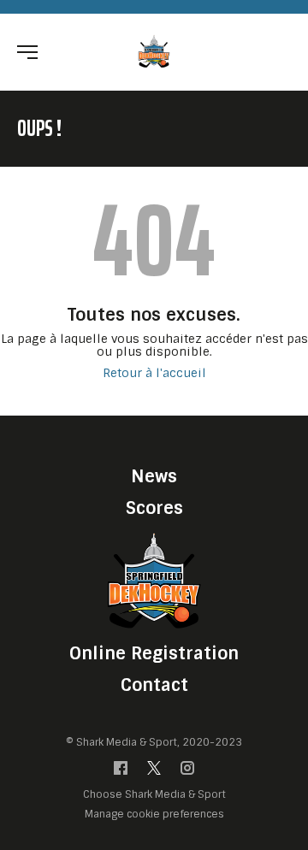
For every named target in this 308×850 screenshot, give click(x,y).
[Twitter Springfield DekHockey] (154, 771)
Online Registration (154, 653)
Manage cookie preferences (154, 813)
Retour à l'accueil (154, 373)
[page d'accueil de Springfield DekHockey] (154, 50)
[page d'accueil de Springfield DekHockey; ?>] (154, 580)
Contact (154, 685)
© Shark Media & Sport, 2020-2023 (154, 742)
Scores (154, 508)
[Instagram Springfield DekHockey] (187, 771)
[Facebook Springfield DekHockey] (120, 771)
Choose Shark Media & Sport (154, 794)
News (154, 476)
